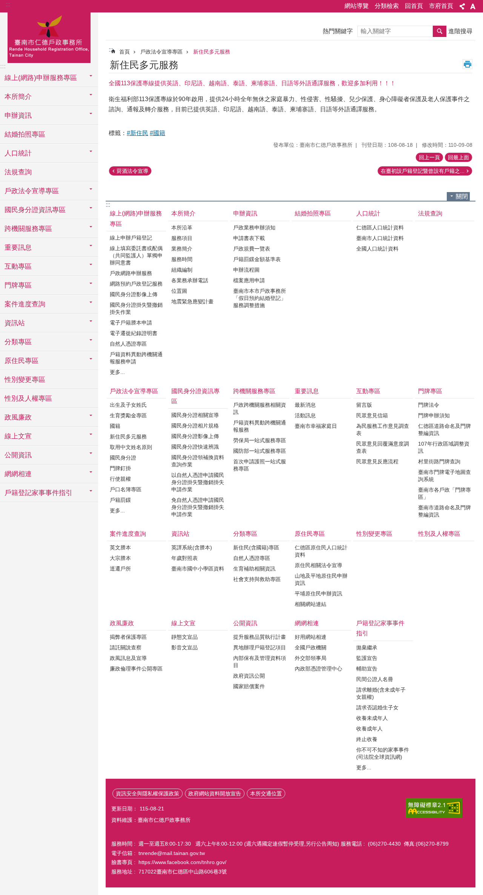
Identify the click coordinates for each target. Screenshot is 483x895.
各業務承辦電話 (189, 280)
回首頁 (414, 6)
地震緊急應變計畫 (192, 301)
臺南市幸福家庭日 (316, 426)
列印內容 (467, 64)
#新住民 (137, 133)
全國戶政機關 (310, 647)
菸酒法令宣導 (132, 171)
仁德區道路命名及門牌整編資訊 (444, 429)
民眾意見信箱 (372, 415)
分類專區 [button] (18, 342)
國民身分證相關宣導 (195, 415)
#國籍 (157, 133)
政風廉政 (122, 623)
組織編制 (181, 270)
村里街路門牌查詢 (439, 461)
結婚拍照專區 (25, 134)
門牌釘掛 (120, 468)
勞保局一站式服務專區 (259, 440)
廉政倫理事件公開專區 (136, 669)
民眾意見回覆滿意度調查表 (382, 447)
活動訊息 (305, 415)
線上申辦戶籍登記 (131, 238)
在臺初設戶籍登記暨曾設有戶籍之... (423, 171)
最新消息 (305, 405)
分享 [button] (462, 6)
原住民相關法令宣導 (318, 565)
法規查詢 (18, 172)
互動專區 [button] (18, 266)
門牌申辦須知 (434, 415)
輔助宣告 (366, 669)
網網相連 (307, 623)
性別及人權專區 (28, 398)
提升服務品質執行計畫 (259, 637)
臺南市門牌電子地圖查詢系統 (444, 475)
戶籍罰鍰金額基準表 (257, 259)
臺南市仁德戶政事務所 (49, 36)
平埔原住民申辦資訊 (318, 594)
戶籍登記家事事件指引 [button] (38, 493)
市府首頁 (441, 6)
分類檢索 (387, 6)
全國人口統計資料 (377, 249)
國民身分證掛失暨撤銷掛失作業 (136, 308)
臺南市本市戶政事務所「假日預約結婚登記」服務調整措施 (259, 298)
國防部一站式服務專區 (259, 451)
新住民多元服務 (211, 52)
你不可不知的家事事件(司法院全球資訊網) (382, 753)
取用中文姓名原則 (131, 447)
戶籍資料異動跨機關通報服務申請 (136, 357)
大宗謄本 (120, 558)
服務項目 (181, 238)
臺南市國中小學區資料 (197, 569)
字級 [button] (472, 6)
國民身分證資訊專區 (195, 396)
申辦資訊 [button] (18, 115)
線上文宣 (183, 623)
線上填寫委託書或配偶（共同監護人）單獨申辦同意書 (136, 255)
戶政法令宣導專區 (161, 52)
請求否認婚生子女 (377, 707)
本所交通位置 (266, 793)
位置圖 (179, 291)
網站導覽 (357, 6)
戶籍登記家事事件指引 (380, 628)
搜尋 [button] (439, 31)
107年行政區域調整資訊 (443, 447)
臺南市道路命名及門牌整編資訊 (444, 511)
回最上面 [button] (458, 157)
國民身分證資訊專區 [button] (35, 210)
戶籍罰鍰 (120, 500)
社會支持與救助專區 (257, 579)
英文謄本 (120, 547)
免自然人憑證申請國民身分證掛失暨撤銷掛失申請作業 (197, 507)
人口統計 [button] (18, 153)
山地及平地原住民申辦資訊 (321, 579)
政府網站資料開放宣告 (214, 793)
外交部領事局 (310, 658)
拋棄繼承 (366, 647)
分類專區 (245, 534)
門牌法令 (428, 405)
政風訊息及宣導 (128, 658)
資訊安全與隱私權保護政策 (147, 793)
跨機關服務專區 (254, 391)
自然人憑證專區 (128, 344)
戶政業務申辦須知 (254, 228)
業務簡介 (181, 249)
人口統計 (368, 213)
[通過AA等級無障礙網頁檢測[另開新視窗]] (434, 808)
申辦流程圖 (246, 270)
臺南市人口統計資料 (380, 238)
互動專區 (368, 391)
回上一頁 (429, 157)
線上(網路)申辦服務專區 (136, 218)
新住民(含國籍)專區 (256, 547)
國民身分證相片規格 (195, 426)
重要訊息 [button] (18, 247)
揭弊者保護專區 (128, 637)
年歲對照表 (184, 558)
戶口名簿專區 (126, 489)
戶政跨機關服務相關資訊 (259, 408)
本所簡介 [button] (18, 96)
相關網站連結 (310, 604)
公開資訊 (245, 623)
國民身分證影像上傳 (133, 294)
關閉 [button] (462, 196)
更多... (117, 372)
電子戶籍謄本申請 (131, 323)
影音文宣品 (184, 647)
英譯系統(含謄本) (191, 547)
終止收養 (366, 739)
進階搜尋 (460, 31)
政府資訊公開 (249, 676)
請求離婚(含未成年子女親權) (381, 693)
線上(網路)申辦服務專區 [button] (41, 78)
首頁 (124, 52)
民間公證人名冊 (374, 679)
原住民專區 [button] (21, 360)
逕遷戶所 (120, 569)
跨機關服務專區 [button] (28, 228)
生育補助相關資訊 (254, 569)
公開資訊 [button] (18, 455)
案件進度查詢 (128, 534)
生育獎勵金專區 (128, 415)
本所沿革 (181, 228)
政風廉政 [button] (18, 417)
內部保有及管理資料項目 (259, 661)
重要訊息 (307, 391)
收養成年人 (369, 729)
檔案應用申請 (249, 280)
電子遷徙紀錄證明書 (133, 333)
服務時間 (181, 259)
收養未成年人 (372, 718)
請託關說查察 (126, 647)
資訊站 (180, 534)
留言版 (364, 405)
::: (8, 4)
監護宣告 (366, 658)
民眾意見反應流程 (377, 461)
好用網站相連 (310, 637)
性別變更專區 (25, 379)
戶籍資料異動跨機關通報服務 (259, 426)
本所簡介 (183, 213)
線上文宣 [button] (18, 436)
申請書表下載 (249, 238)
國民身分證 (123, 458)
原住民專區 (310, 534)
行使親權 (120, 479)
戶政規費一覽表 (251, 249)
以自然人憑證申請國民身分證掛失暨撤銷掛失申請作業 (197, 482)
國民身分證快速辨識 (195, 447)
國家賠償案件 (249, 686)
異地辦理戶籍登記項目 (259, 647)
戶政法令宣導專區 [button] (32, 191)
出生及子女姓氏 (128, 405)
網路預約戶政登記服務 (136, 284)
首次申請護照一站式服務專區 (259, 465)
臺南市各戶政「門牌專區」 (444, 493)
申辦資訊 (245, 213)
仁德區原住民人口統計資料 (321, 551)
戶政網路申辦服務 (131, 273)
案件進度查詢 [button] (25, 304)
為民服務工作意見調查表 (382, 429)
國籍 (115, 426)
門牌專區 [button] (18, 285)
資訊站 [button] (15, 323)
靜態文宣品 (184, 637)
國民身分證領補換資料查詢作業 (197, 460)
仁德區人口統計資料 (380, 228)
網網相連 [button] (18, 474)
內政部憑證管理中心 (318, 669)
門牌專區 (430, 391)
